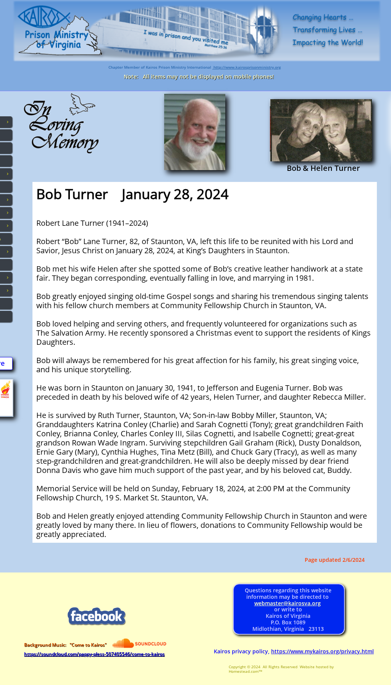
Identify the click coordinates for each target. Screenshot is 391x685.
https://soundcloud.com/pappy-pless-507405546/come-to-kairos (94, 654)
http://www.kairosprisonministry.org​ (246, 67)
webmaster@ (271, 603)
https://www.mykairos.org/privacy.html (322, 651)
